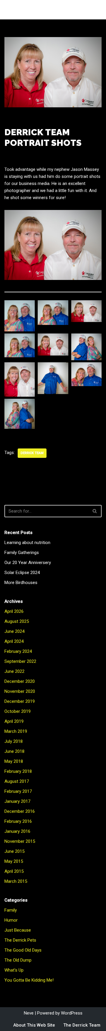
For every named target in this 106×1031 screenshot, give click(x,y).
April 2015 (14, 871)
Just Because (17, 930)
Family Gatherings (21, 552)
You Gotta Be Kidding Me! (29, 980)
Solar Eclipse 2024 (22, 572)
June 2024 (14, 631)
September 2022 (20, 661)
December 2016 (19, 811)
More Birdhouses (20, 582)
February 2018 (18, 771)
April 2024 (14, 641)
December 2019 (19, 701)
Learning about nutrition (27, 542)
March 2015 (15, 881)
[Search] (95, 511)
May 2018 (13, 761)
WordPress (71, 1013)
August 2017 (16, 781)
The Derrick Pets (20, 940)
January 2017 (17, 801)
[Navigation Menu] (95, 10)
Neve (29, 1013)
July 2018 (13, 741)
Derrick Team (32, 453)
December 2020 (19, 681)
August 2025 (16, 621)
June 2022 (14, 671)
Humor (11, 920)
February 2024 (18, 651)
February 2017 (18, 791)
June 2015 (14, 851)
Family (10, 910)
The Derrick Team (81, 1025)
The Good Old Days (23, 950)
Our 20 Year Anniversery (27, 562)
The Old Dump (18, 960)
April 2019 (14, 721)
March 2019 (15, 731)
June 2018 (14, 751)
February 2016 (18, 821)
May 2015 (13, 861)
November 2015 (19, 841)
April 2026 (14, 611)
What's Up (14, 970)
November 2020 (19, 691)
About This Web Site (34, 1025)
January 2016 (17, 831)
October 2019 (17, 711)
